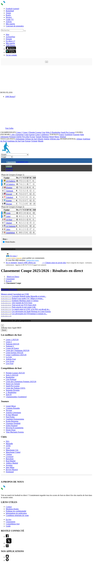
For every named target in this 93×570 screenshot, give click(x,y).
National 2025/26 (12, 344)
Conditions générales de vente (17, 515)
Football (12, 9)
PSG (7, 441)
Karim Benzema (12, 421)
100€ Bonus (10, 45)
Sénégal (63, 137)
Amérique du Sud (14, 141)
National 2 (10, 346)
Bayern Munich (12, 470)
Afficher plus (55, 139)
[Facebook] (7, 537)
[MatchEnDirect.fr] (9, 4)
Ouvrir (4, 330)
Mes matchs (10, 24)
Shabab (9, 223)
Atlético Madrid (12, 463)
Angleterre (69, 135)
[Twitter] (9, 543)
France (61, 135)
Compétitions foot (12, 524)
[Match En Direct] (9, 489)
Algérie (19, 137)
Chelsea (9, 454)
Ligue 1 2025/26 (12, 340)
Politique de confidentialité (16, 511)
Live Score (10, 361)
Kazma (9, 200)
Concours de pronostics (15, 26)
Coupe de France (12, 348)
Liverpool (9, 457)
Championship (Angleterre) (16, 397)
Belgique (45, 137)
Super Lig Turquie (13, 384)
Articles (9, 22)
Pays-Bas (25, 137)
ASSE (8, 446)
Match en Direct (13, 277)
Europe (28, 141)
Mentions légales (12, 509)
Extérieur (9, 170)
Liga (43, 132)
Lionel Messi (11, 406)
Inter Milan (10, 467)
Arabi (8, 213)
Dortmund (10, 472)
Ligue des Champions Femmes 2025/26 (21, 382)
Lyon (8, 448)
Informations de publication (16, 513)
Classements (11, 162)
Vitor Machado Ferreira (15, 432)
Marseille (9, 444)
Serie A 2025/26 (12, 375)
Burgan (9, 204)
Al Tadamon (11, 226)
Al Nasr (9, 220)
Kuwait (9, 194)
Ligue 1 (19, 132)
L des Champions (17, 135)
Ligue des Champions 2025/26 (17, 350)
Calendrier (20, 162)
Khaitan (9, 187)
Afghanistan (20, 139)
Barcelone (10, 459)
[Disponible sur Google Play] (11, 52)
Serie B (9, 395)
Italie (82, 135)
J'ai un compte (11, 55)
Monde (40, 141)
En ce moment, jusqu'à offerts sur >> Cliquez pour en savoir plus (36, 263)
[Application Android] (7, 560)
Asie (23, 141)
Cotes (26, 162)
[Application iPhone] (7, 557)
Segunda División (12, 390)
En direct (10, 41)
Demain (9, 39)
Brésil (51, 137)
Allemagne (4, 137)
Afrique (79, 139)
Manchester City (12, 450)
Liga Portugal (11, 379)
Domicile (9, 168)
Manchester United (13, 452)
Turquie (39, 137)
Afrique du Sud (31, 139)
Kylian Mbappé (12, 415)
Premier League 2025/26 (15, 373)
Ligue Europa (29, 135)
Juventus (9, 465)
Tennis (8, 13)
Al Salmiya (10, 184)
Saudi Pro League (68, 132)
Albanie (40, 139)
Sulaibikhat (10, 233)
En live (8, 519)
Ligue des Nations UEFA (15, 388)
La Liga (9, 357)
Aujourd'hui (10, 37)
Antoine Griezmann (13, 413)
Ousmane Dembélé (13, 423)
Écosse (32, 137)
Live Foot (9, 363)
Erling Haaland (11, 426)
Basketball (10, 11)
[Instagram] (7, 547)
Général (9, 166)
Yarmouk (9, 191)
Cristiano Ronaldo (13, 408)
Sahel (8, 216)
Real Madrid (10, 461)
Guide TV (10, 19)
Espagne (76, 135)
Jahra (8, 229)
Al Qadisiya (10, 181)
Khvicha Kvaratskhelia (14, 428)
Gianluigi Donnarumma (15, 419)
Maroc (56, 137)
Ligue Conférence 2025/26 (16, 355)
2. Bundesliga (11, 392)
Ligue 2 (26, 132)
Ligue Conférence (42, 135)
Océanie (34, 141)
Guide (8, 526)
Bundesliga (56, 132)
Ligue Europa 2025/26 (14, 353)
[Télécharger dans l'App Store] (11, 49)
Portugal (12, 137)
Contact (9, 507)
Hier (7, 35)
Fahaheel (9, 197)
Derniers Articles (9, 289)
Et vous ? (13, 256)
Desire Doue (11, 430)
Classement (10, 279)
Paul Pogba (10, 417)
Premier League (35, 132)
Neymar (9, 410)
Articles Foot (11, 359)
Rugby (8, 15)
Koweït (9, 281)
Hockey (9, 17)
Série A (48, 132)
